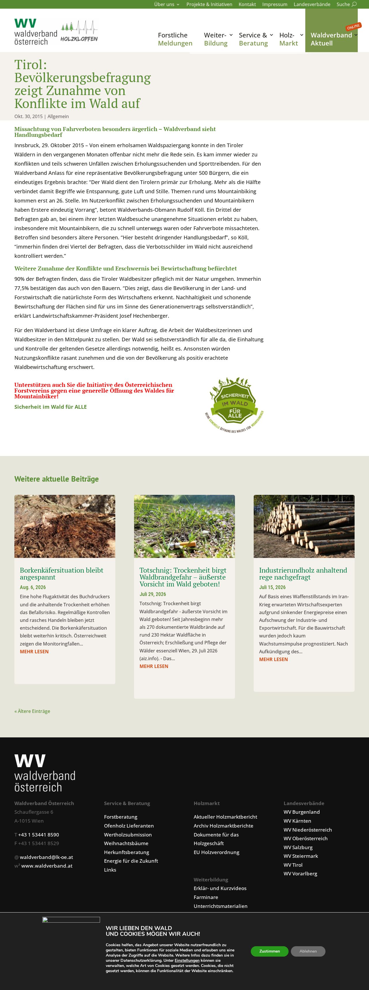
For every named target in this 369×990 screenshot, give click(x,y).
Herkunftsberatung (126, 852)
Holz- (288, 39)
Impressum (274, 4)
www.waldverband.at (46, 865)
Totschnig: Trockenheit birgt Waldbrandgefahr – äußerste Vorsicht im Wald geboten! (183, 576)
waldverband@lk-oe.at (46, 857)
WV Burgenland (302, 812)
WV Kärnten (297, 820)
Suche (346, 4)
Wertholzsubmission (128, 834)
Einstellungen (187, 960)
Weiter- (215, 39)
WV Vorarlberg (300, 873)
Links (110, 869)
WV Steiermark (301, 856)
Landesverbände (312, 4)
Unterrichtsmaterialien (221, 906)
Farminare (206, 897)
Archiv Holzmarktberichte (223, 825)
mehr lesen (34, 651)
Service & (253, 39)
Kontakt (247, 4)
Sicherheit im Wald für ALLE (50, 406)
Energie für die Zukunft (131, 861)
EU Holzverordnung (216, 852)
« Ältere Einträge (32, 711)
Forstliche (175, 39)
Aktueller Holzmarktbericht (225, 816)
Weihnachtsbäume (126, 843)
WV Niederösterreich (308, 829)
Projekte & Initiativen (209, 4)
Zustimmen (269, 951)
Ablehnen (308, 951)
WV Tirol (293, 865)
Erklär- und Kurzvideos (220, 888)
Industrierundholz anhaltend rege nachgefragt (303, 573)
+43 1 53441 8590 (38, 834)
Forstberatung (120, 816)
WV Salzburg (298, 847)
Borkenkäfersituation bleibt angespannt (61, 573)
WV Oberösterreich (306, 838)
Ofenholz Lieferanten (129, 825)
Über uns (164, 4)
